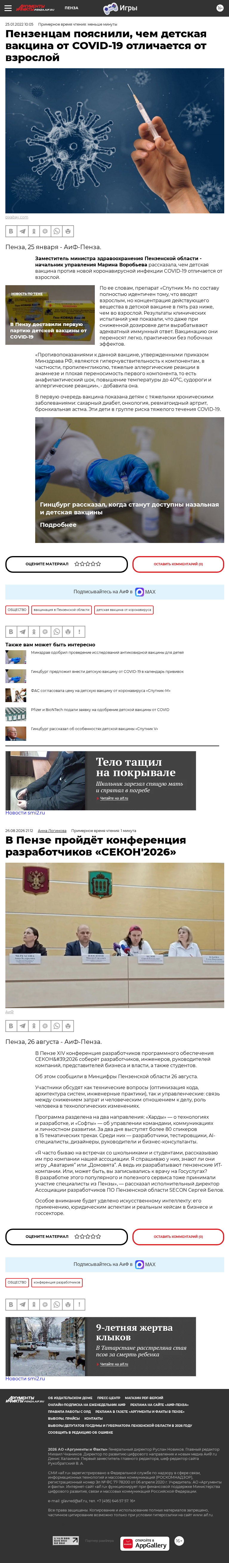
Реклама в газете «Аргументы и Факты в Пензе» (140, 1412)
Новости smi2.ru (25, 813)
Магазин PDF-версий (144, 1398)
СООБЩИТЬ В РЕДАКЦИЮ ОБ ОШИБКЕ (80, 1433)
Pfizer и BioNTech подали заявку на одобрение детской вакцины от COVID (100, 709)
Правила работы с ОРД (69, 1412)
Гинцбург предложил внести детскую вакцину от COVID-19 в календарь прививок (107, 671)
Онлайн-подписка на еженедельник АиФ (87, 1405)
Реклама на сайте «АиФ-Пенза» (159, 1405)
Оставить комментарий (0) (178, 564)
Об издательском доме (70, 1398)
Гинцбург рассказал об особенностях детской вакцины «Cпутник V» (94, 729)
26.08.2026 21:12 (19, 830)
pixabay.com (16, 217)
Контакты (93, 1419)
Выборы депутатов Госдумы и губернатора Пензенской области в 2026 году (120, 1426)
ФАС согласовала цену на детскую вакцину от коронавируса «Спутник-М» (101, 690)
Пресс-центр (108, 1398)
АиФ (9, 1012)
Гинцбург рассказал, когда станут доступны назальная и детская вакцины (129, 508)
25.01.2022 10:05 (19, 24)
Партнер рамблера (99, 1540)
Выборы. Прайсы (64, 1419)
